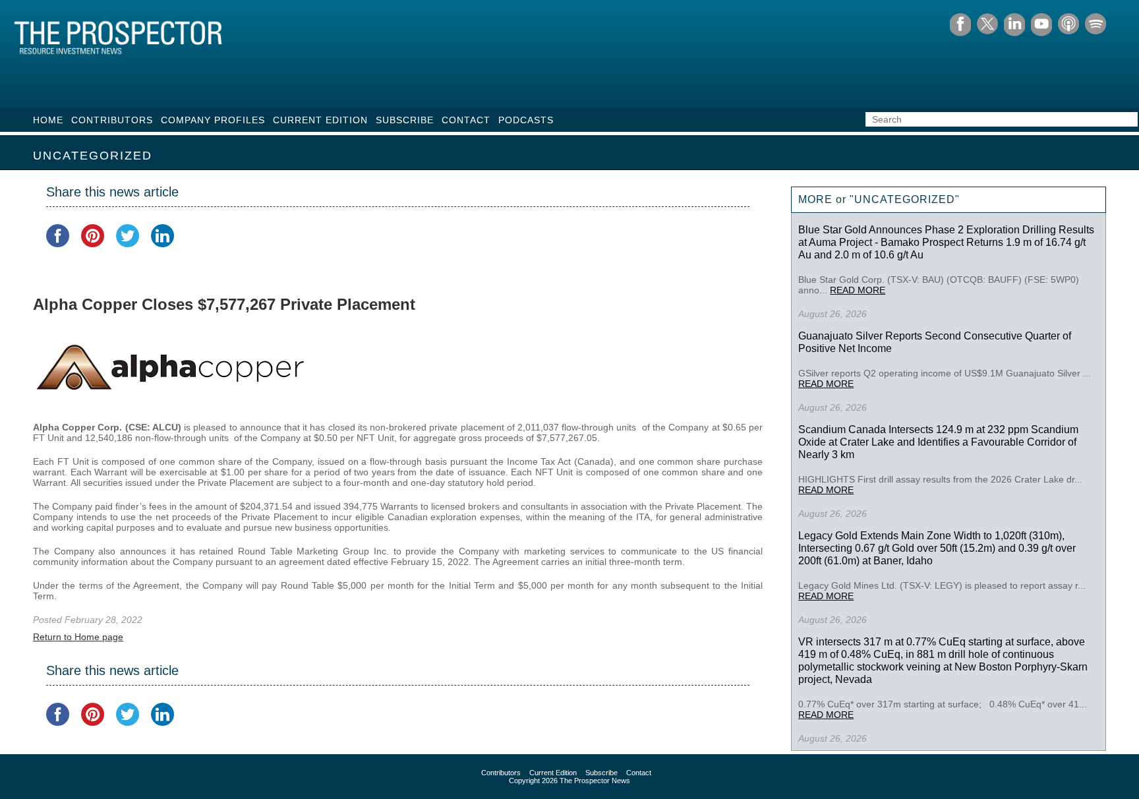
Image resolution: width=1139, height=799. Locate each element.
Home (48, 120)
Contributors (112, 120)
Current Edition (320, 120)
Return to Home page (78, 637)
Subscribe (405, 120)
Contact (466, 120)
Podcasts (526, 120)
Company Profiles (213, 120)
